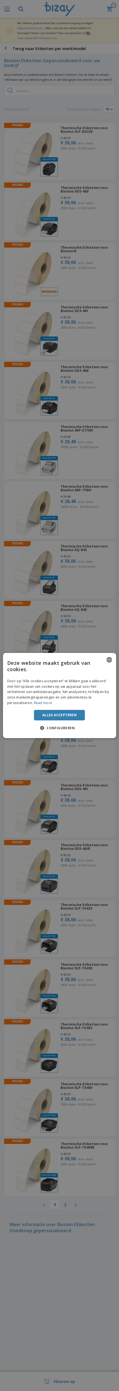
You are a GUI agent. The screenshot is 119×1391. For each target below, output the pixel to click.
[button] (59, 728)
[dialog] (59, 695)
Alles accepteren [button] (59, 715)
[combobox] (109, 660)
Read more (43, 702)
